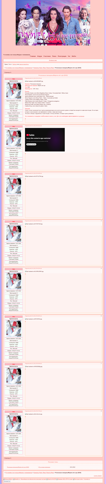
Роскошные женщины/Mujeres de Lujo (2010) (18, 467)
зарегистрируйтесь (24, 64)
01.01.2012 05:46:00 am (36, 315)
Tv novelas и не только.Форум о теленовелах (19, 67)
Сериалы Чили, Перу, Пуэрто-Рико (44, 67)
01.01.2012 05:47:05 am (36, 411)
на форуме (81, 116)
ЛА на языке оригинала (44, 467)
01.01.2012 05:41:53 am (36, 78)
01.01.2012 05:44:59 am (36, 173)
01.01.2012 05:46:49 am (36, 363)
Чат (69, 56)
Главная (33, 56)
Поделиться (28, 78)
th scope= (70, 479)
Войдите (15, 64)
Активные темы (53, 60)
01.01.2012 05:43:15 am (36, 125)
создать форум (98, 475)
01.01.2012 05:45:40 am (36, 268)
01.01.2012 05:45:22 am (36, 220)
